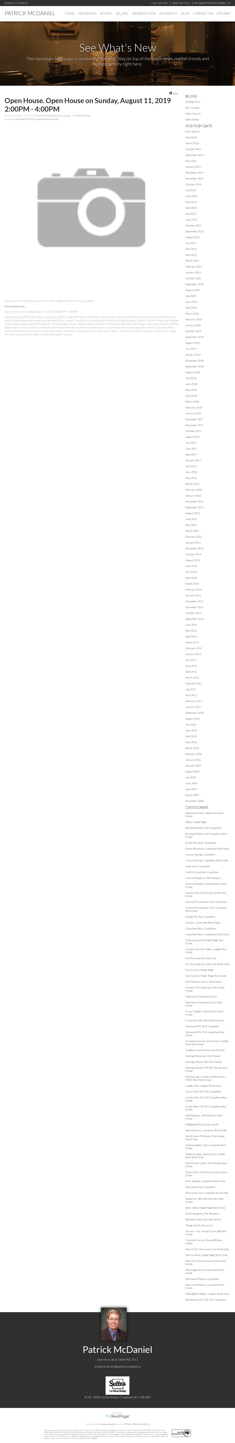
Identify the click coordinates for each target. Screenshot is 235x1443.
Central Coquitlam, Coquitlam (201, 872)
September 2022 (194, 231)
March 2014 (192, 583)
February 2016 (193, 489)
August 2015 (192, 513)
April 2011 (191, 695)
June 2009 (191, 783)
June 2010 (191, 730)
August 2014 (192, 560)
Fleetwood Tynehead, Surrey (201, 996)
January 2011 (193, 706)
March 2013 (192, 642)
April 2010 (191, 742)
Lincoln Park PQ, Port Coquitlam (203, 1091)
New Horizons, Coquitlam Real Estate (206, 1130)
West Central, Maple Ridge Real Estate (206, 1255)
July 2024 (190, 190)
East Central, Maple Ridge (199, 969)
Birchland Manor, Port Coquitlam (203, 827)
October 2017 (193, 430)
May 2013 (191, 630)
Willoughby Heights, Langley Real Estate (207, 1293)
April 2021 (191, 254)
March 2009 (192, 795)
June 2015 (191, 519)
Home (70, 13)
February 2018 (193, 407)
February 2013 (193, 648)
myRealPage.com (117, 1416)
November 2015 (194, 501)
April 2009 (191, 789)
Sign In (9, 3)
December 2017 (194, 419)
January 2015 (193, 542)
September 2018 (194, 366)
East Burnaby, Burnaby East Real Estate (207, 964)
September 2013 (194, 618)
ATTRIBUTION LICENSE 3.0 (137, 1424)
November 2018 (194, 360)
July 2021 (190, 243)
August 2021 (192, 237)
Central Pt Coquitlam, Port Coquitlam (206, 901)
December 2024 (194, 172)
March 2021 (192, 260)
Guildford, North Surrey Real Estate (205, 1050)
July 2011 (190, 689)
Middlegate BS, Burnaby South (201, 1124)
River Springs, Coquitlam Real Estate (205, 1181)
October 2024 (193, 184)
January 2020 (193, 325)
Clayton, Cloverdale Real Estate (202, 922)
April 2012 (191, 671)
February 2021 (193, 266)
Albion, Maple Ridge (196, 822)
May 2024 (191, 201)
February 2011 (193, 701)
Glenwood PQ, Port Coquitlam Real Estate (36, 119)
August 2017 (192, 436)
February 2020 (193, 319)
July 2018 (190, 378)
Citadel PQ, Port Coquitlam (200, 916)
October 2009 (193, 765)
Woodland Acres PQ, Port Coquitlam (205, 1299)
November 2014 (194, 548)
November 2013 (194, 607)
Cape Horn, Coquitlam (197, 866)
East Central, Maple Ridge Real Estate (206, 975)
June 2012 (191, 665)
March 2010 (192, 748)
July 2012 (190, 659)
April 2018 (191, 395)
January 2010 (193, 759)
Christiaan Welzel (106, 1424)
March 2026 (192, 143)
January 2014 (193, 595)
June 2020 (191, 301)
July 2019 (190, 348)
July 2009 (190, 777)
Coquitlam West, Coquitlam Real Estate (207, 934)
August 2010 (192, 718)
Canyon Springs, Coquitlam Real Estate (206, 860)
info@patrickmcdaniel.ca (125, 1366)
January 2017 (193, 460)
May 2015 (191, 524)
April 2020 (191, 307)
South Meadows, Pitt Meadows (202, 1213)
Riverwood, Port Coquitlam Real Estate (206, 1192)
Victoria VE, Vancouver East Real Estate (207, 1249)
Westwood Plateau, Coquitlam (202, 1278)
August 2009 (192, 771)
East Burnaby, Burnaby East (200, 958)
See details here (15, 306)
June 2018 (191, 384)
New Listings (192, 107)
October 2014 (193, 554)
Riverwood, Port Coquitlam (200, 1186)
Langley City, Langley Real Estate (203, 1085)
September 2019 (194, 337)
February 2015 (193, 536)
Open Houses (193, 113)
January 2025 (193, 166)
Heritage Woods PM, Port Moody (203, 1061)
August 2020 (192, 290)
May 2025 (191, 160)
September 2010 (194, 712)
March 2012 (192, 677)
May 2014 (191, 571)
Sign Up (23, 3)
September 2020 (194, 284)
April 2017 (191, 454)
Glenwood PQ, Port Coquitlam (202, 1026)
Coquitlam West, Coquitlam (200, 928)
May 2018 (191, 389)
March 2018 (192, 401)
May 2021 (191, 248)
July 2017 (190, 442)
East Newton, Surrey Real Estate (203, 981)
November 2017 (194, 425)
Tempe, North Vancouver (199, 1225)
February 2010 (193, 753)
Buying (106, 13)
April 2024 (191, 207)
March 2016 (192, 483)
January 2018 (193, 413)
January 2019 (193, 354)
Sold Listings (192, 119)
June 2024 (191, 196)
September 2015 (194, 507)
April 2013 (191, 636)
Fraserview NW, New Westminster (204, 1020)
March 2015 (192, 530)
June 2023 (191, 219)
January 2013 (193, 654)
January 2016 (193, 495)
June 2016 (191, 472)
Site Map (223, 13)
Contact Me (203, 13)
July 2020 (190, 295)
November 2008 (194, 800)
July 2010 (190, 724)
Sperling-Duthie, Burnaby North (203, 1219)
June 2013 (191, 624)
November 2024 (194, 178)
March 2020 (192, 313)
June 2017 (191, 448)
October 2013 (193, 613)
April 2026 (191, 137)
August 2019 (192, 342)
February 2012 (193, 683)
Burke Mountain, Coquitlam (200, 842)
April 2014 (191, 577)
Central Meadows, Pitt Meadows (203, 877)
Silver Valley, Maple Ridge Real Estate (205, 1207)
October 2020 (193, 278)
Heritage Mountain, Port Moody (202, 1055)
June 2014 (191, 566)
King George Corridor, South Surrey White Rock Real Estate (205, 1078)
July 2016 (190, 466)
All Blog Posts (192, 101)
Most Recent (192, 131)
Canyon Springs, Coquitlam (200, 854)
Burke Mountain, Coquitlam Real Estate (207, 848)
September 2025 (194, 155)
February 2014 (193, 589)
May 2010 (191, 736)
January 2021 (193, 272)
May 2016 (191, 477)
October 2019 (193, 331)
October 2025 (193, 149)
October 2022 (193, 225)
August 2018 (192, 372)
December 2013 (194, 601)
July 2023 (190, 213)
